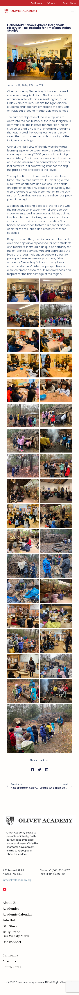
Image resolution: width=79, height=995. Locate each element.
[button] (32, 770)
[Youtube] (4, 889)
